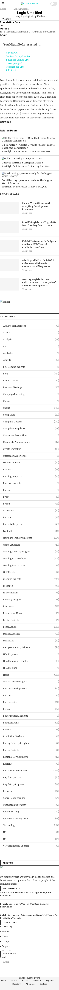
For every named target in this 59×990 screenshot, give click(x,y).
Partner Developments (31, 688)
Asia (31, 346)
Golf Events (31, 572)
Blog (31, 373)
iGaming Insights (31, 579)
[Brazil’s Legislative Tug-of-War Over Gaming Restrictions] (9, 227)
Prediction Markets (31, 736)
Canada (31, 401)
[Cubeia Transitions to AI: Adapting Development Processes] (9, 208)
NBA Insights (31, 668)
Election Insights (31, 483)
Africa (31, 332)
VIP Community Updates (31, 846)
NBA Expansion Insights (31, 661)
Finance (31, 517)
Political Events (31, 722)
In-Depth (31, 586)
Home (3, 9)
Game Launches (31, 545)
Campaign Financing (31, 394)
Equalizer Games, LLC (17, 60)
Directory (16, 984)
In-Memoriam (31, 592)
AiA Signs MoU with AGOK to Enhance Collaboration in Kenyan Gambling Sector (38, 263)
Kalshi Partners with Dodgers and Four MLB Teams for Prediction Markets (39, 244)
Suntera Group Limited (18, 56)
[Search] (45, 3)
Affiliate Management (31, 326)
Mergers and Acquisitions (31, 647)
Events (31, 503)
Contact (43, 984)
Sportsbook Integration (31, 818)
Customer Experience (31, 456)
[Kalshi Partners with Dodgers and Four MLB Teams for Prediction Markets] (9, 246)
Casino (31, 408)
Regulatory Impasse (31, 784)
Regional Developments (31, 757)
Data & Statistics (31, 462)
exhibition (31, 510)
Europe (31, 490)
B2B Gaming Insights (31, 367)
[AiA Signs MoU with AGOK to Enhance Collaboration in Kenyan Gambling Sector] (9, 265)
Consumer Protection (31, 435)
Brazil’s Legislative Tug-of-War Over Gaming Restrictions (40, 224)
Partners (31, 695)
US (31, 839)
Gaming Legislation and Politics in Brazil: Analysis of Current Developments (39, 282)
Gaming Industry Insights (31, 551)
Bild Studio (11, 70)
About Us (30, 984)
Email (3, 957)
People (31, 709)
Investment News (31, 613)
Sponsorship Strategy (31, 805)
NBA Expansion (31, 654)
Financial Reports (31, 524)
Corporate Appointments (31, 442)
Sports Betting (31, 811)
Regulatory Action (31, 777)
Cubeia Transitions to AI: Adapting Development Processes (36, 206)
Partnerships (31, 702)
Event (31, 497)
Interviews (31, 606)
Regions (31, 764)
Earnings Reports (31, 476)
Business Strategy (31, 387)
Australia (31, 353)
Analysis (31, 339)
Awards (31, 360)
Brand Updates (31, 380)
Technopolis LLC (15, 67)
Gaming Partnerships (31, 558)
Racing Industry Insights (31, 743)
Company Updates (31, 421)
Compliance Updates (31, 428)
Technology (31, 825)
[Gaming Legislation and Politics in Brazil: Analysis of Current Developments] (9, 284)
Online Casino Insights (31, 681)
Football (31, 531)
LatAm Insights (31, 620)
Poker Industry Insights (31, 716)
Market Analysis (31, 633)
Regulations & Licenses (31, 770)
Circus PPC (12, 52)
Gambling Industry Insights (31, 538)
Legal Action (31, 627)
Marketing (31, 640)
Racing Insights (31, 750)
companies (31, 415)
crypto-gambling (31, 449)
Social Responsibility (31, 798)
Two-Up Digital (14, 63)
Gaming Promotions (31, 565)
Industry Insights (31, 599)
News (31, 675)
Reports (31, 791)
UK (31, 832)
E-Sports (31, 469)
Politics (31, 729)
